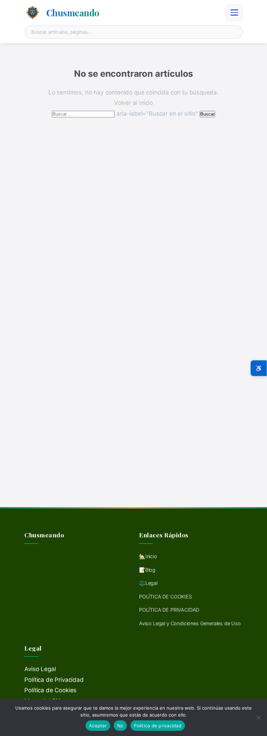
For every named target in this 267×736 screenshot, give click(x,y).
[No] (258, 717)
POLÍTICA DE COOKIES (165, 596)
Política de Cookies (50, 690)
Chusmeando (72, 12)
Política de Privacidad (53, 679)
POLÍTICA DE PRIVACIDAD (169, 610)
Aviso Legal (40, 668)
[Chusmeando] (32, 12)
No (120, 725)
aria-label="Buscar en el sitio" (125, 113)
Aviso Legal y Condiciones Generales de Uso (190, 623)
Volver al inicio (133, 102)
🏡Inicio (148, 556)
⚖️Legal (148, 583)
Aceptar (98, 725)
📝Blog (147, 570)
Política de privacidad (157, 725)
